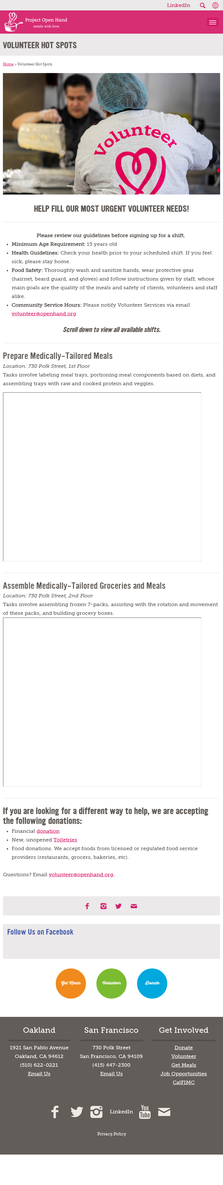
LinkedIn (178, 5)
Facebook (88, 906)
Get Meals (71, 983)
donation (48, 831)
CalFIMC (184, 1082)
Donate (152, 983)
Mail (134, 906)
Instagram (103, 906)
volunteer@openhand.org (44, 314)
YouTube (145, 1112)
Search (202, 5)
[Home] (33, 22)
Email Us (39, 1074)
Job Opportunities (184, 1074)
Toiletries (65, 840)
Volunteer (111, 983)
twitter (119, 906)
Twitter (77, 1112)
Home (8, 64)
